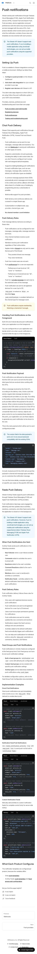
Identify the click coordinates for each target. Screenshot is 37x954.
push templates (14, 876)
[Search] (30, 3)
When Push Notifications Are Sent (16, 542)
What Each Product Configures (18, 864)
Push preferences (11, 115)
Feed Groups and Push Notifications (17, 645)
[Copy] (33, 342)
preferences (13, 264)
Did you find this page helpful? (12, 888)
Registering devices (11, 112)
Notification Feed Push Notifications (14, 743)
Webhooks (14, 147)
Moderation (25, 947)
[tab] (7, 338)
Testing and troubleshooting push (16, 118)
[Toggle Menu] (34, 3)
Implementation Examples (13, 685)
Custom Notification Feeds (11, 800)
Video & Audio (26, 943)
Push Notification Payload (13, 373)
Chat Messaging (13, 943)
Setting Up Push (10, 62)
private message (18, 280)
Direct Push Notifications (10, 688)
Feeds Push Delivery (12, 490)
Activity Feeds (14, 947)
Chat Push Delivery (11, 125)
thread (17, 248)
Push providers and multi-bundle (16, 109)
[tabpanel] (18, 354)
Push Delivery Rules (10, 218)
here (13, 294)
